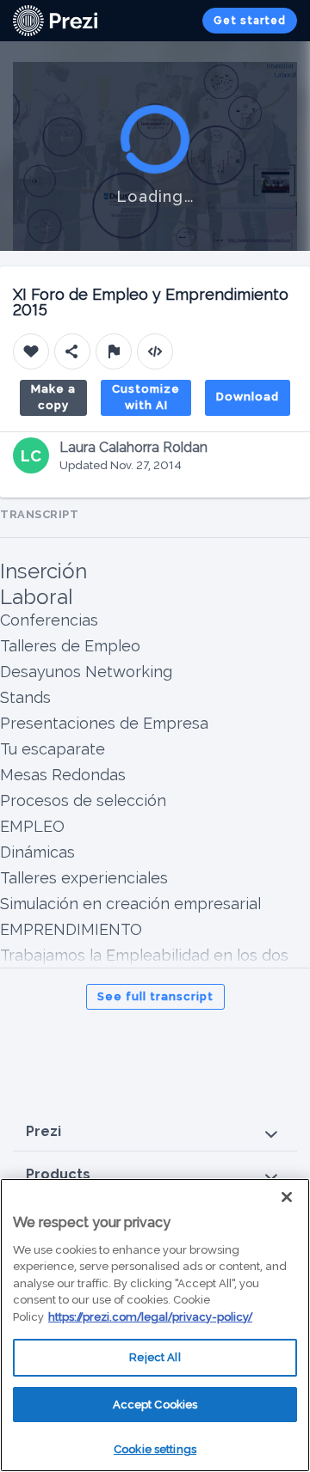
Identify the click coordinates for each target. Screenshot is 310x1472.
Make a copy (53, 397)
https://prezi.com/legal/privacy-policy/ (150, 1316)
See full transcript (155, 996)
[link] (55, 20)
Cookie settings (155, 1449)
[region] (155, 1325)
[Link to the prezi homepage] (55, 19)
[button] (155, 1132)
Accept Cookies (155, 1404)
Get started (250, 21)
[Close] (287, 1197)
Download (247, 396)
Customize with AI (146, 397)
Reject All (154, 1357)
